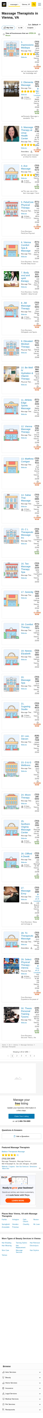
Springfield (6, 1224)
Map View (9, 28)
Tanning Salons (21, 1243)
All (21, 28)
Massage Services (27, 1045)
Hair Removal (35, 1243)
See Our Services (22, 1166)
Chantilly (26, 1224)
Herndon (15, 1224)
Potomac (15, 1227)
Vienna (15, 1045)
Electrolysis (34, 1245)
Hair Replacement (20, 1246)
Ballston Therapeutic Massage (13, 1152)
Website (24, 57)
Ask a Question (22, 1136)
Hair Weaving (7, 1245)
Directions (33, 1166)
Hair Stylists (34, 1250)
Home (4, 1045)
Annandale (6, 1227)
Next (34, 1056)
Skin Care (5, 1250)
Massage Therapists (28, 51)
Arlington (15, 1219)
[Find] (34, 4)
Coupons (12, 1166)
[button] (39, 4)
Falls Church (25, 1220)
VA (10, 1045)
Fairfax (4, 1219)
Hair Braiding (6, 1243)
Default (35, 25)
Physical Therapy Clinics (30, 211)
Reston (36, 1219)
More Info (5, 1168)
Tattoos (4, 1255)
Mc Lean (36, 1224)
